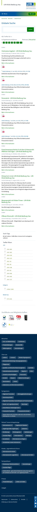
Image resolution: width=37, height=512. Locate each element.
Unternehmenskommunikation (10, 371)
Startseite (10, 18)
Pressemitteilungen (7, 345)
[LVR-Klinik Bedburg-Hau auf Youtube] (35, 503)
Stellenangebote (7, 348)
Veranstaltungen (19, 348)
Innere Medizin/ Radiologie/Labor (11, 407)
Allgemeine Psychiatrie (8, 394)
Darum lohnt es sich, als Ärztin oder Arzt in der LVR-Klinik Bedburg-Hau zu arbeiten (17, 415)
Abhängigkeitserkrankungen (24, 394)
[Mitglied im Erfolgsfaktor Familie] (11, 317)
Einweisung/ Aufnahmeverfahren (11, 464)
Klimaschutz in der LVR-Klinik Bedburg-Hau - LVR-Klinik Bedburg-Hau (18, 177)
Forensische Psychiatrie (8, 411)
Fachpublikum (6, 461)
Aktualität (32, 40)
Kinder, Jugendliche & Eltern (11, 449)
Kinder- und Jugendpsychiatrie (10, 404)
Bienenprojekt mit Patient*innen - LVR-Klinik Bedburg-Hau (16, 201)
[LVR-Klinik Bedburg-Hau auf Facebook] (35, 500)
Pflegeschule (6, 364)
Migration (24, 371)
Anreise (15, 381)
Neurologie (24, 404)
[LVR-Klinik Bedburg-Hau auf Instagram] (35, 497)
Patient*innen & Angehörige (10, 422)
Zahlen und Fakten (20, 481)
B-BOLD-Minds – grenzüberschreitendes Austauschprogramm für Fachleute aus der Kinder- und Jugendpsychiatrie (18, 471)
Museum (13, 378)
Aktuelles (5, 339)
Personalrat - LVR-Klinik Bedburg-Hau (14, 98)
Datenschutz (14, 499)
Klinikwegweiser (17, 432)
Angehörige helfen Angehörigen (10, 428)
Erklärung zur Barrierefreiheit (9, 502)
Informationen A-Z (7, 425)
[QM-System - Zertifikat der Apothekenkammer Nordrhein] (18, 317)
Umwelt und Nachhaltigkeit (9, 374)
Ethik (31, 371)
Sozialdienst (6, 439)
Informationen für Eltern (27, 455)
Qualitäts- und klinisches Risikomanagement (14, 368)
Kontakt (5, 378)
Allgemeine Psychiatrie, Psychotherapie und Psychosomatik (17, 401)
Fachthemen (21, 341)
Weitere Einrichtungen (24, 378)
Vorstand (13, 357)
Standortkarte (6, 381)
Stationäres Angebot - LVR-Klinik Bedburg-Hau (17, 51)
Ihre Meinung (6, 432)
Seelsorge (28, 435)
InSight (4, 488)
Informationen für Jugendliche (10, 455)
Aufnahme (24, 428)
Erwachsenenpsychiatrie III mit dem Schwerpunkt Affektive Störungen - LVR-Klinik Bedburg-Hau (18, 151)
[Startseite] (30, 5)
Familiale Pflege (7, 435)
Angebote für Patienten (21, 425)
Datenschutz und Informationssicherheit (12, 385)
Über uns (4, 355)
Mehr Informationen (8, 63)
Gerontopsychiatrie (7, 397)
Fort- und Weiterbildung (9, 341)
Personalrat (23, 374)
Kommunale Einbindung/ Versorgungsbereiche (14, 361)
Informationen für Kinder (9, 451)
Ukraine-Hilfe (19, 345)
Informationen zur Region (19, 439)
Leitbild (5, 357)
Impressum (5, 499)
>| (21, 42)
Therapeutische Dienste (23, 411)
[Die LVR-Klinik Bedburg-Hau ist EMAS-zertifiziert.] (4, 317)
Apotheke (30, 368)
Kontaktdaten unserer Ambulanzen (11, 442)
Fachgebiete (5, 391)
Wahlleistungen (28, 432)
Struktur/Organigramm (24, 357)
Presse (4, 479)
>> (17, 42)
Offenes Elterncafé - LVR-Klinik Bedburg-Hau (16, 216)
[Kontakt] (35, 506)
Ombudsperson (18, 435)
